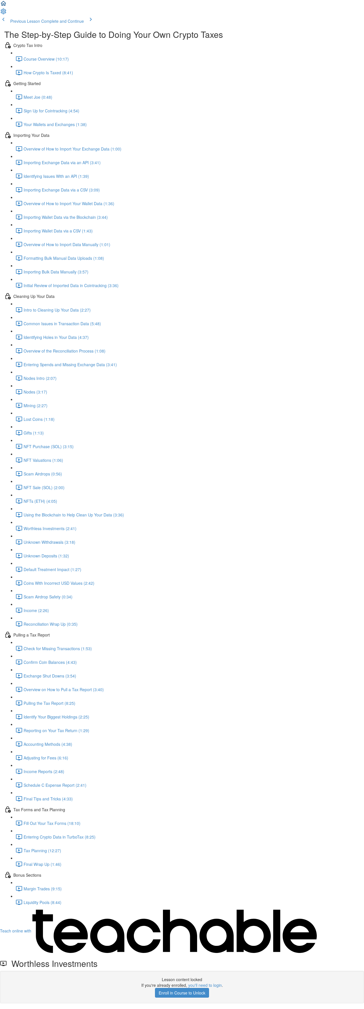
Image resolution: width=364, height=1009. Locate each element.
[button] (3, 5)
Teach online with (16, 931)
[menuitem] (3, 13)
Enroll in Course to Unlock (182, 993)
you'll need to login (205, 985)
